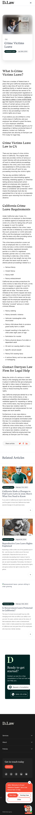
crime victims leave (13, 186)
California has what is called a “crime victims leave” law (17, 99)
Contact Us (9, 767)
